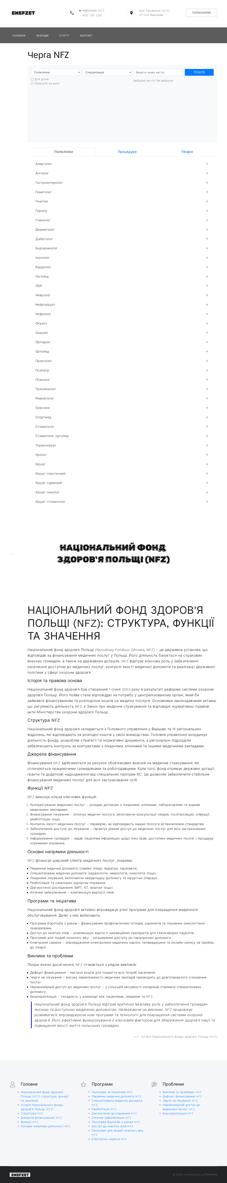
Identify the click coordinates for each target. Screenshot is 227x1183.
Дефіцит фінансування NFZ (182, 1096)
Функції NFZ (29, 1122)
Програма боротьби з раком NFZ (116, 1122)
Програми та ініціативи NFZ (112, 1092)
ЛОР (38, 286)
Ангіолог (42, 173)
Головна (19, 35)
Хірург (40, 464)
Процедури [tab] (127, 152)
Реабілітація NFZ (104, 1109)
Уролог (40, 455)
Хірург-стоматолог (50, 501)
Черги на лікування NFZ (180, 1100)
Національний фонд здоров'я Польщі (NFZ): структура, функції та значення (45, 1096)
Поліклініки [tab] (63, 152)
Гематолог (43, 192)
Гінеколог (43, 220)
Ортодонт (43, 342)
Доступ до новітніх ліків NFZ (112, 1126)
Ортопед (42, 351)
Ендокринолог (46, 248)
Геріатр (41, 211)
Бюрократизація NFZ (178, 1113)
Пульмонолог (45, 389)
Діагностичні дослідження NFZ (114, 1113)
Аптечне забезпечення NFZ (111, 1117)
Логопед (42, 276)
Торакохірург (46, 445)
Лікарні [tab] (187, 152)
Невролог (43, 295)
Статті (64, 35)
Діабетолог (44, 239)
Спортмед (43, 417)
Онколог (41, 333)
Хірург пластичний (50, 473)
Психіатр (42, 370)
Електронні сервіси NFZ (109, 1139)
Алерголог (43, 164)
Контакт (86, 35)
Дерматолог (45, 229)
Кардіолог (43, 267)
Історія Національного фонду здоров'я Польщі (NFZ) (179, 1036)
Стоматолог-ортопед (52, 436)
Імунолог (42, 257)
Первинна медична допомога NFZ (116, 1096)
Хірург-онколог (47, 492)
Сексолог (42, 408)
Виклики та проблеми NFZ (182, 1092)
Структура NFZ (32, 1113)
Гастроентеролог (49, 182)
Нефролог (43, 314)
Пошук (199, 72)
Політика (210, 1174)
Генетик (41, 201)
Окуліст (41, 323)
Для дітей (42, 79)
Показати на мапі (47, 83)
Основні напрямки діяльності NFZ (45, 1126)
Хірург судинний (48, 483)
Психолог (42, 380)
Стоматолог (44, 426)
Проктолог (43, 361)
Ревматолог (44, 398)
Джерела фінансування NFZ (41, 1117)
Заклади (42, 35)
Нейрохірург (45, 304)
